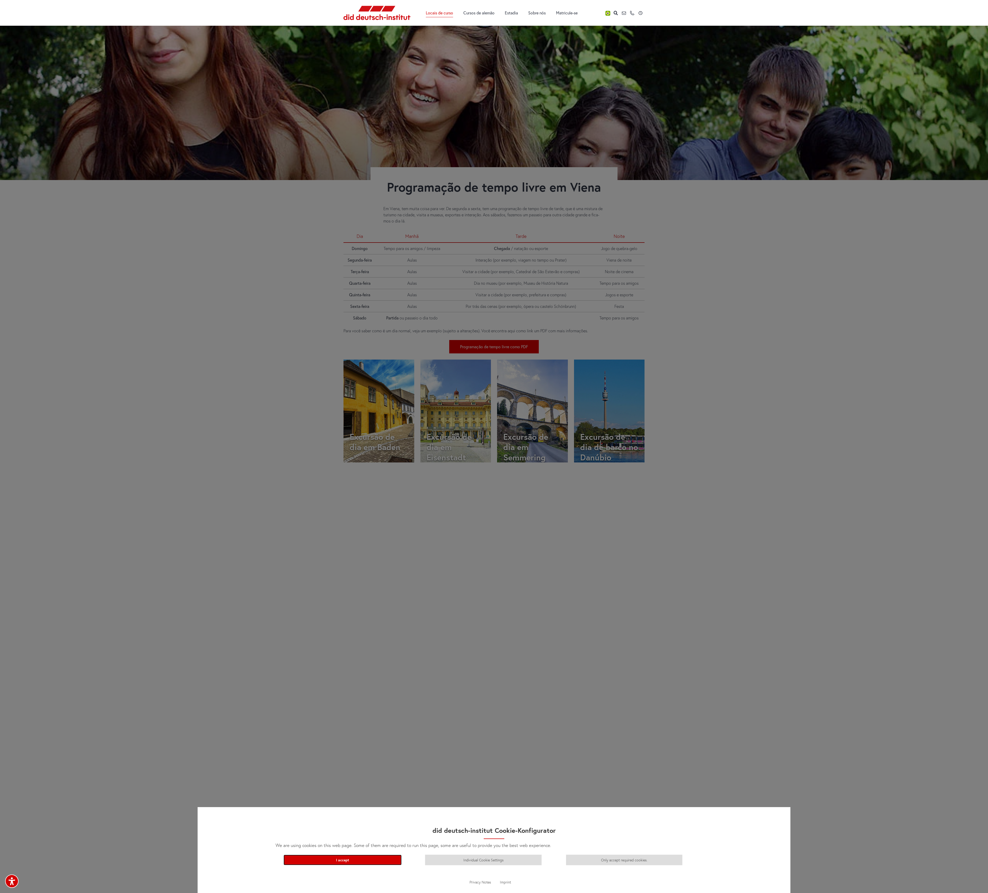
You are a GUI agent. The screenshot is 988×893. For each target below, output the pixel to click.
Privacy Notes (480, 882)
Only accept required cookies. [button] (624, 860)
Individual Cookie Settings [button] (483, 860)
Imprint (505, 882)
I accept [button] (342, 860)
